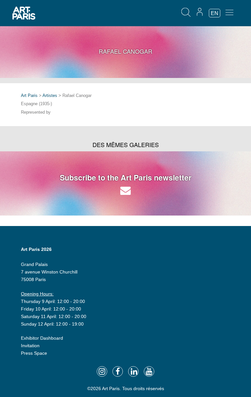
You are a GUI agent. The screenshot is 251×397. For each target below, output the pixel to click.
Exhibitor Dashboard (42, 338)
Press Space (34, 353)
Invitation (30, 345)
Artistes (49, 95)
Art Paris (29, 95)
